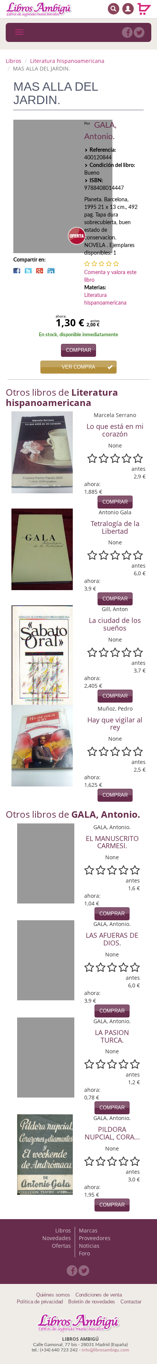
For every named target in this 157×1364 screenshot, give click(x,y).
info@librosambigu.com (105, 1350)
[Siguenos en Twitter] (139, 32)
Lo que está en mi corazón (115, 430)
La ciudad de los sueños (115, 624)
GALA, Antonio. (100, 131)
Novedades (56, 1238)
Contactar (130, 1302)
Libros (13, 60)
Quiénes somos (53, 1295)
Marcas (88, 1230)
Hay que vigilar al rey (115, 723)
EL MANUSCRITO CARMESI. (112, 842)
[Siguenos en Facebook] (127, 32)
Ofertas (61, 1245)
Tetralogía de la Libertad (115, 527)
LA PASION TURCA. (112, 1036)
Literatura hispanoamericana (67, 60)
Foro (84, 1253)
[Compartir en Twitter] (28, 270)
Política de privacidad (40, 1302)
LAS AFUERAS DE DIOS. (112, 939)
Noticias (89, 1245)
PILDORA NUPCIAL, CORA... (112, 1133)
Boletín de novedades (91, 1302)
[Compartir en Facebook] (16, 270)
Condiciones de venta (98, 1295)
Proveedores (95, 1238)
